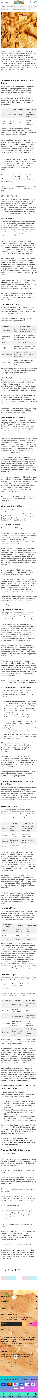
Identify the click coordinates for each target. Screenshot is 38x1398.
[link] (10, 1395)
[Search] (7, 2)
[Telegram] (16, 1270)
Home (3, 6)
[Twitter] (5, 1270)
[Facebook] (2, 1270)
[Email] (19, 1270)
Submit (30, 1323)
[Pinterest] (9, 1270)
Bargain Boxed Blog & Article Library (15, 6)
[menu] (2, 2)
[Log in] (31, 2)
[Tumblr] (12, 1270)
